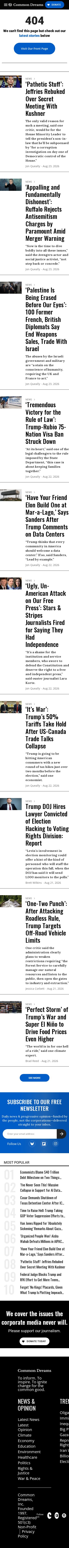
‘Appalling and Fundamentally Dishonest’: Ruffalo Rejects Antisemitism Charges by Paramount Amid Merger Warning (45, 212)
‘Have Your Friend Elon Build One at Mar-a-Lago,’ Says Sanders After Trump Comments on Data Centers (47, 515)
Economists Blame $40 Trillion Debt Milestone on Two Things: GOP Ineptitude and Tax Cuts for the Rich (41, 1175)
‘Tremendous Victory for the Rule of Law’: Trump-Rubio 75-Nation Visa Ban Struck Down (45, 423)
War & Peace (29, 1478)
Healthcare (27, 1457)
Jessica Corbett (34, 988)
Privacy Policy (26, 1534)
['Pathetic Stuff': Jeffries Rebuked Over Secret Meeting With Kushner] (11, 81)
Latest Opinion (25, 1427)
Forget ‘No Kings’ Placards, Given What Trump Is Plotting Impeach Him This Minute (41, 1290)
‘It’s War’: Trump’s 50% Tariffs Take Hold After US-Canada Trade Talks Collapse (45, 727)
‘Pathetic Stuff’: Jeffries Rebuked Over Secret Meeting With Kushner (45, 98)
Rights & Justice (25, 1470)
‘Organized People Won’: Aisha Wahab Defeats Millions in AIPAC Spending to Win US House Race (41, 1239)
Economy (26, 1440)
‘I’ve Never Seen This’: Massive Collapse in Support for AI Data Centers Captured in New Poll (40, 1187)
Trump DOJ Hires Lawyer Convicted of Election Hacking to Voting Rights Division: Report (47, 824)
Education (26, 1446)
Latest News (28, 1419)
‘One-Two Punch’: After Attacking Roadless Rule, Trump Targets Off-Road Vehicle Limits (46, 921)
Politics (24, 1462)
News (28, 78)
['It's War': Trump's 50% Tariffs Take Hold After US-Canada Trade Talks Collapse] (11, 707)
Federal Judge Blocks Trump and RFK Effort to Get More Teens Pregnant (40, 1277)
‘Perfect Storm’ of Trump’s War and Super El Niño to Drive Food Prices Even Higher (46, 1024)
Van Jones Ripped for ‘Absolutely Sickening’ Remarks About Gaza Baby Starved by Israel (41, 1226)
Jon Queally (32, 166)
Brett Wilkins (33, 882)
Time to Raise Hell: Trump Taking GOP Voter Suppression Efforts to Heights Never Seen (41, 1213)
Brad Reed (32, 1061)
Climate (24, 1435)
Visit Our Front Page (34, 48)
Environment (29, 1451)
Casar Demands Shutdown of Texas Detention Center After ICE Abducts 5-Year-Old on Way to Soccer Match (42, 1200)
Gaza (64, 1434)
